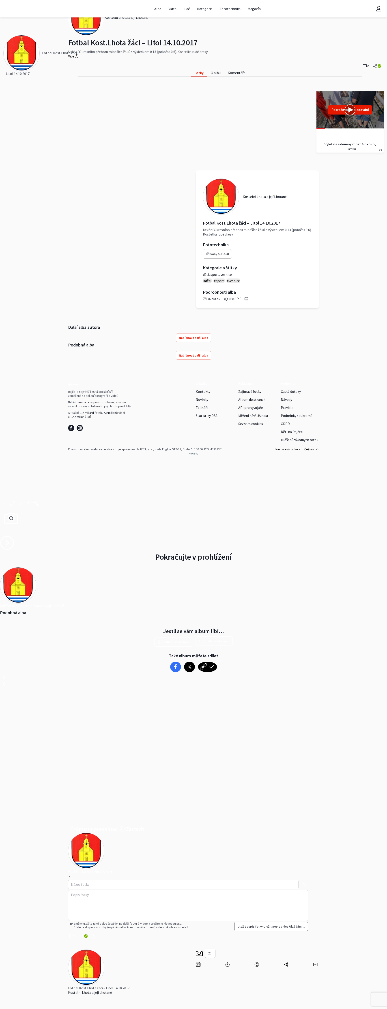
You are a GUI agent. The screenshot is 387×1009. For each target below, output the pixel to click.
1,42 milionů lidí (80, 417)
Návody (286, 399)
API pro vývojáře (250, 407)
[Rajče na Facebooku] (72, 429)
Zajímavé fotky (249, 391)
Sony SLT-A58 (219, 254)
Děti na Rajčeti (292, 431)
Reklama (245, 383)
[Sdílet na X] (189, 666)
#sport (219, 280)
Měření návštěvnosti (253, 415)
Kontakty (203, 391)
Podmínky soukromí (296, 415)
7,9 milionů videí (114, 413)
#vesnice (233, 280)
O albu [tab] (216, 72)
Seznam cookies (250, 423)
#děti (207, 280)
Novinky (202, 399)
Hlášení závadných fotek (299, 440)
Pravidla (287, 407)
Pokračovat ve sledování (350, 110)
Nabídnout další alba (193, 338)
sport (215, 274)
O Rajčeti (203, 383)
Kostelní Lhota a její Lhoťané (90, 992)
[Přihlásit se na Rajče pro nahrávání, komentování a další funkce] (378, 9)
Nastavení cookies (287, 449)
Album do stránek (251, 399)
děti (206, 274)
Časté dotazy (291, 391)
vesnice (226, 274)
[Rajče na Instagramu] (80, 429)
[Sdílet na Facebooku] (175, 666)
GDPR (285, 423)
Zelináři (202, 407)
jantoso (351, 148)
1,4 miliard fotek (91, 413)
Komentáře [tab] (236, 72)
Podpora (288, 383)
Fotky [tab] (199, 72)
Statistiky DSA (206, 415)
